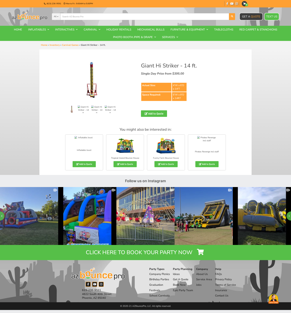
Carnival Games (70, 45)
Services (168, 37)
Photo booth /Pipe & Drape (133, 37)
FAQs (218, 274)
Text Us (271, 16)
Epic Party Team (183, 290)
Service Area (204, 279)
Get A (251, 16)
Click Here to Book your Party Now (140, 252)
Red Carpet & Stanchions (258, 29)
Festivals (154, 290)
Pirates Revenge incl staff (207, 151)
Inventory (55, 45)
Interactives (64, 29)
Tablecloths (223, 29)
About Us (202, 274)
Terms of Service (225, 285)
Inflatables (37, 29)
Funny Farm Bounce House (166, 158)
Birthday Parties (159, 279)
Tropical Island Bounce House (125, 158)
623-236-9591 (91, 290)
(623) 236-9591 (54, 3)
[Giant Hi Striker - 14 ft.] (72, 109)
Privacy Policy (223, 279)
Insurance (221, 290)
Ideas (176, 274)
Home (18, 29)
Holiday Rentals (118, 29)
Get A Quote (180, 279)
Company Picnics (159, 274)
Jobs (199, 285)
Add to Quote (155, 113)
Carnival (90, 29)
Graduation (156, 285)
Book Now (179, 285)
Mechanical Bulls (150, 29)
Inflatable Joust (84, 150)
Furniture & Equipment (188, 29)
